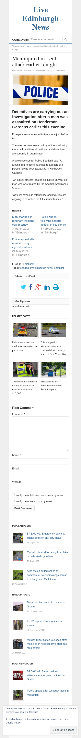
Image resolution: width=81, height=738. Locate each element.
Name (16, 455)
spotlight (59, 267)
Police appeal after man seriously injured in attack (23, 243)
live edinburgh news (41, 267)
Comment (18, 414)
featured (24, 267)
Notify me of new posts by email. (34, 501)
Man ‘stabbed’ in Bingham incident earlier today (23, 220)
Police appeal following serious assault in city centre (53, 220)
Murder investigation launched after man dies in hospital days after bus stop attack (47, 644)
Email (16, 468)
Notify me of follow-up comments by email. (40, 495)
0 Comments (59, 70)
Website (16, 481)
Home (28, 46)
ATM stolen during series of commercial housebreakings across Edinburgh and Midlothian (47, 575)
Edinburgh (28, 263)
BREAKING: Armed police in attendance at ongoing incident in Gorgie (45, 675)
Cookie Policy (13, 722)
